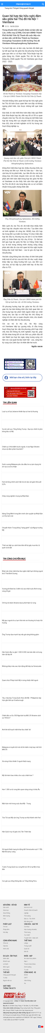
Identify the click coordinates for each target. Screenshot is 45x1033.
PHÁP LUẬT (7, 924)
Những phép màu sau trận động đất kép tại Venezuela (21, 666)
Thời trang (27, 932)
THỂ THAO (28, 940)
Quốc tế (26, 949)
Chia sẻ (5, 943)
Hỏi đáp (5, 932)
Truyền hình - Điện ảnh (31, 938)
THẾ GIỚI (6, 972)
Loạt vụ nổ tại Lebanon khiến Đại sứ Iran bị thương (20, 411)
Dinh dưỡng (27, 967)
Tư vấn (26, 970)
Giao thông (6, 913)
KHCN (26, 975)
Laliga (26, 943)
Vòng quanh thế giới (9, 975)
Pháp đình (6, 929)
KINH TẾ (27, 905)
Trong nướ (27, 946)
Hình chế (6, 949)
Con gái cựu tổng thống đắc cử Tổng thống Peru (19, 881)
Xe (25, 983)
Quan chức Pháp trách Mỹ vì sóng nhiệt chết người (20, 680)
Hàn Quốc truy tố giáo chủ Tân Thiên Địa (16, 832)
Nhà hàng (6, 970)
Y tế (4, 919)
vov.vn (40, 346)
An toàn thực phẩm (30, 958)
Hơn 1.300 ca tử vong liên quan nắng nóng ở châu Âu (21, 789)
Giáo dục (6, 910)
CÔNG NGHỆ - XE (30, 972)
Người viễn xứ (7, 980)
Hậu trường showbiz (30, 929)
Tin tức (5, 926)
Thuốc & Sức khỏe (30, 964)
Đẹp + (26, 961)
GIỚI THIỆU (7, 986)
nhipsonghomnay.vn (23, 4)
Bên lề (26, 951)
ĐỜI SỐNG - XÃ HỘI (10, 905)
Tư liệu (5, 978)
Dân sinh (6, 907)
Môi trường (6, 916)
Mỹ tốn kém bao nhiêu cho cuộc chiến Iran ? (17, 775)
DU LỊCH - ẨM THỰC (10, 956)
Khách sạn (6, 961)
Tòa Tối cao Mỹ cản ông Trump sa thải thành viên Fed (21, 818)
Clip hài (5, 946)
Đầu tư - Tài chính (29, 919)
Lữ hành (5, 964)
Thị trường (27, 916)
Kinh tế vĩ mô (28, 907)
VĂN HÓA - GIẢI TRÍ (31, 924)
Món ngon (6, 967)
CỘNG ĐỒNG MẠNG (10, 940)
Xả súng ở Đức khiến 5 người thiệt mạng (16, 761)
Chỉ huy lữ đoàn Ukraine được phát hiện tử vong (19, 603)
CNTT (26, 978)
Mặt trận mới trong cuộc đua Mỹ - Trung (16, 803)
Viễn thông (27, 980)
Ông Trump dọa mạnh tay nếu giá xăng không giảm (20, 634)
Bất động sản (28, 921)
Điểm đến (6, 958)
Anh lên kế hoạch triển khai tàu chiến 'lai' (16, 730)
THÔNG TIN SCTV (9, 988)
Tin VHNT (27, 935)
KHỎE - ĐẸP (28, 956)
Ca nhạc (26, 926)
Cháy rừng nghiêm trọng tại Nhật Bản (15, 496)
